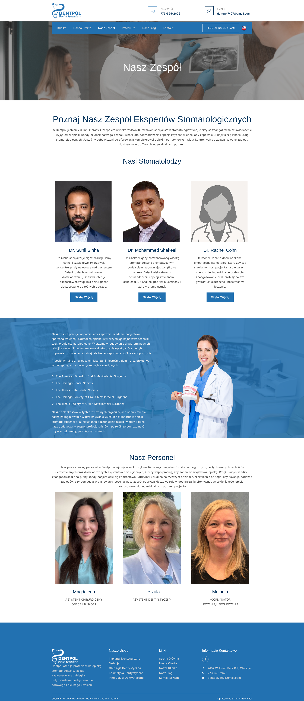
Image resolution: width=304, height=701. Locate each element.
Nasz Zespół (106, 28)
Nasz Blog (149, 28)
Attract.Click (245, 698)
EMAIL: (221, 9)
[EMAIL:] (209, 10)
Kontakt (168, 28)
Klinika (61, 28)
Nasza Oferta (82, 28)
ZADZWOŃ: (167, 9)
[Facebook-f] (205, 659)
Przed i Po (128, 28)
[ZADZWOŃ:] (152, 10)
